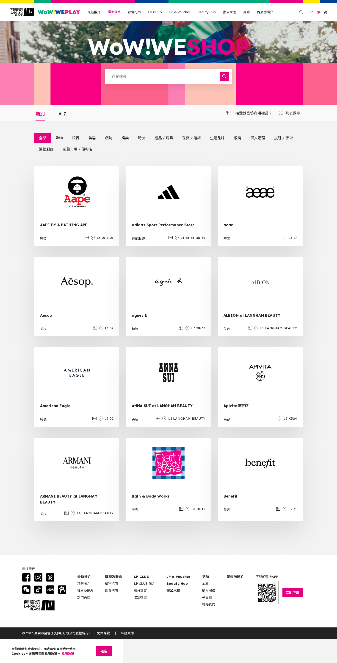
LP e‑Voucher (178, 576)
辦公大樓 (229, 12)
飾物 (59, 138)
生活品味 (217, 138)
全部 (42, 138)
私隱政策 (127, 633)
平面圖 (207, 597)
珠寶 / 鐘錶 (191, 138)
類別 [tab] (40, 114)
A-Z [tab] (62, 114)
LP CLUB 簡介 (144, 584)
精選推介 (83, 584)
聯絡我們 (208, 604)
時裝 (141, 138)
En (311, 12)
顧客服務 (208, 590)
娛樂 (125, 138)
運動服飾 (46, 149)
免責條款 (103, 633)
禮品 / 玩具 (164, 138)
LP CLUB (155, 12)
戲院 (108, 138)
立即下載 (292, 592)
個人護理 (257, 138)
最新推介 (94, 12)
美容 (92, 138)
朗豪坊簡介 (265, 12)
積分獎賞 (140, 590)
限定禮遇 (140, 597)
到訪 (246, 12)
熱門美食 (83, 597)
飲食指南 (134, 12)
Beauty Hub (206, 12)
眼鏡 (237, 138)
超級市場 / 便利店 (77, 149)
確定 (103, 651)
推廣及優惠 (85, 590)
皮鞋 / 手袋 (283, 138)
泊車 (205, 584)
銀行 (75, 138)
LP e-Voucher (179, 12)
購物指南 (114, 12)
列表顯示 (292, 113)
